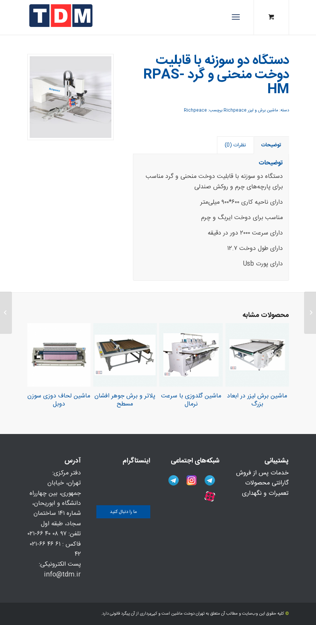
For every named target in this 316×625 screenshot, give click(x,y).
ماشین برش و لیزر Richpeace (251, 110)
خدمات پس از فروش (262, 473)
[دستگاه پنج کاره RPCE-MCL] (310, 313)
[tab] (271, 145)
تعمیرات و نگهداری (265, 493)
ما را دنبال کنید (123, 512)
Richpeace (195, 110)
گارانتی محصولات (267, 483)
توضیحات (271, 145)
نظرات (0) (235, 145)
